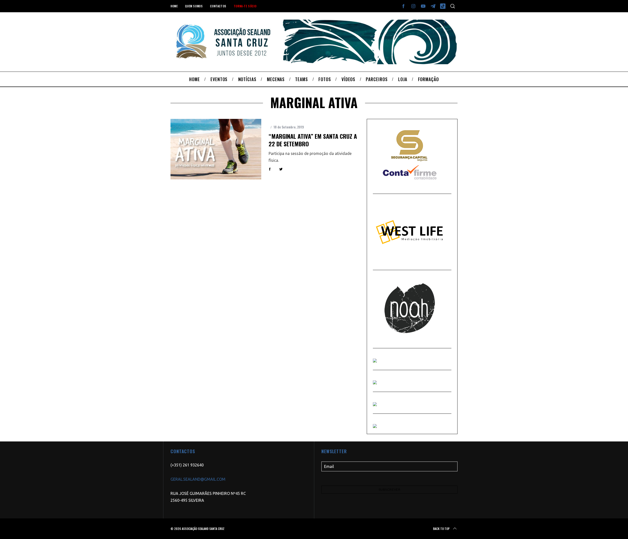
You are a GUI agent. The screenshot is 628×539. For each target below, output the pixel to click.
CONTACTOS (218, 6)
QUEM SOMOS (194, 6)
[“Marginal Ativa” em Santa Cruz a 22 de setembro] (215, 149)
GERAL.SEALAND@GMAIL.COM (197, 479)
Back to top (441, 528)
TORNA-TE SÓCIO (245, 6)
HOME (174, 6)
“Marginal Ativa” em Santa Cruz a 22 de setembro (313, 140)
